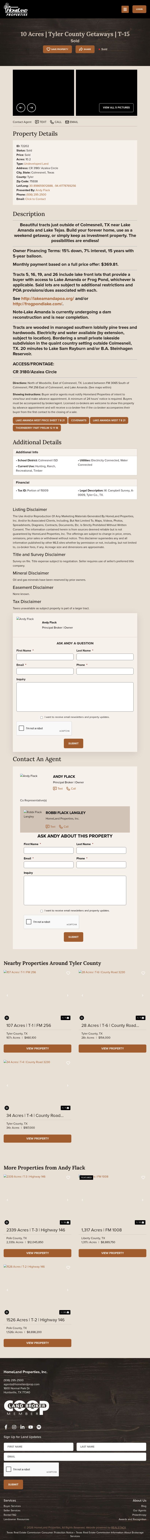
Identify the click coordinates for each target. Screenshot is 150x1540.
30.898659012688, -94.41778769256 (52, 186)
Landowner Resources (16, 1519)
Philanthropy (139, 1515)
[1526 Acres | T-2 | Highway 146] (37, 1290)
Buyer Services (12, 1506)
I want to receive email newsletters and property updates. (77, 717)
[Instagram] (14, 1427)
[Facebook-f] (6, 1427)
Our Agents (139, 1510)
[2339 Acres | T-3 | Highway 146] (37, 1200)
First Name (25, 651)
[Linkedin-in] (22, 1427)
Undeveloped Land (36, 164)
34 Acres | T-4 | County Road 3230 (33, 1115)
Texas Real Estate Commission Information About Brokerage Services (107, 1534)
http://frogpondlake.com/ (37, 304)
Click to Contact (35, 199)
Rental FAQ (10, 1515)
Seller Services (12, 1510)
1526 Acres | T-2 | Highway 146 (35, 1320)
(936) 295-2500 (36, 194)
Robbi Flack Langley (66, 812)
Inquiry (20, 679)
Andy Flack (43, 190)
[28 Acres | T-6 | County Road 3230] (112, 995)
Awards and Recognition (132, 1519)
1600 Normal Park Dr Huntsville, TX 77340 (17, 1390)
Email (21, 665)
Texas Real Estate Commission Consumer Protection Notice (40, 1532)
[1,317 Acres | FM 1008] (112, 1200)
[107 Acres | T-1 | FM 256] (37, 995)
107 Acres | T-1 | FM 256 (28, 1025)
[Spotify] (39, 1427)
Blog (143, 1506)
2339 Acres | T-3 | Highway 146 (35, 1230)
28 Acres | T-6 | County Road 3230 (108, 1025)
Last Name (84, 651)
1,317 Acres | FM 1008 (101, 1230)
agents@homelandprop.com (22, 1384)
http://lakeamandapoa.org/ (47, 298)
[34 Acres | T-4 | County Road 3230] (37, 1085)
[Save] (68, 973)
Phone (81, 665)
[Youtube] (30, 1427)
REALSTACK (118, 1527)
